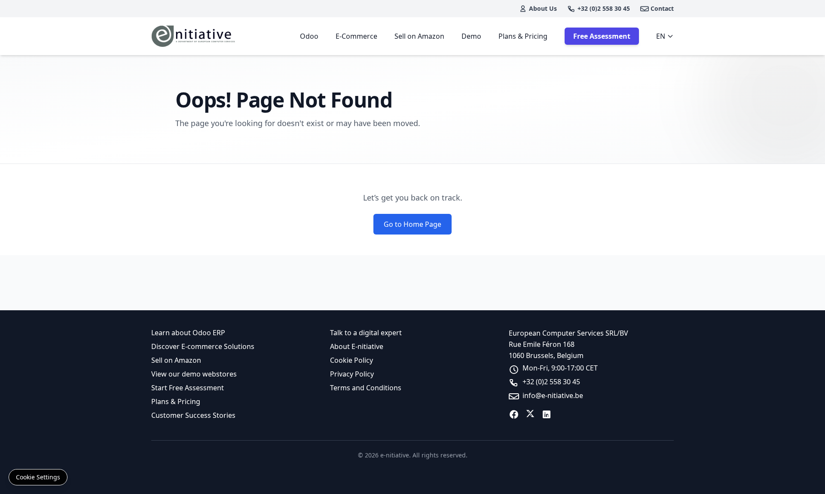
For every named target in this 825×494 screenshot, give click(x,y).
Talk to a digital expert (366, 332)
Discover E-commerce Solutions (202, 346)
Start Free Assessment (187, 387)
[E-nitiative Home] (194, 36)
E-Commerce (356, 36)
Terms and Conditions (365, 387)
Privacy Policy (352, 374)
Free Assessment (601, 36)
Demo (471, 36)
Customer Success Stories (193, 415)
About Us (543, 8)
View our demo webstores (194, 374)
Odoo (309, 36)
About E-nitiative (356, 346)
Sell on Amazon (419, 36)
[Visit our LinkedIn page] (546, 414)
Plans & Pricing (522, 36)
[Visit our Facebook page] (514, 414)
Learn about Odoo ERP (188, 332)
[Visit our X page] (530, 414)
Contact (662, 8)
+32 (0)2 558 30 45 (604, 8)
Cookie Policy (351, 360)
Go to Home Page (412, 224)
